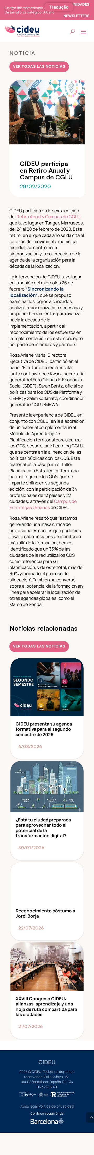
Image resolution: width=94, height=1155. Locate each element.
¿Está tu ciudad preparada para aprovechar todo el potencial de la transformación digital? (47, 810)
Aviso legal (29, 1106)
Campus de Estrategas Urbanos (43, 504)
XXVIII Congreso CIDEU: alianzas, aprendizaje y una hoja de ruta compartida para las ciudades (47, 990)
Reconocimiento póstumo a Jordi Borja (47, 901)
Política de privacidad (56, 1106)
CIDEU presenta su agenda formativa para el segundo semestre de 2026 (47, 708)
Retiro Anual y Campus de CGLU (48, 217)
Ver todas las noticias (39, 66)
